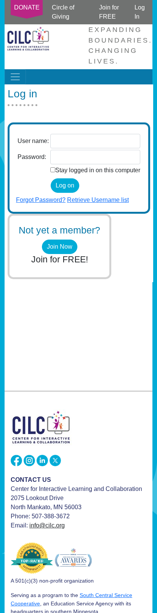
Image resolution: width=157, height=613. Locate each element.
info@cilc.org (47, 525)
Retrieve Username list (98, 200)
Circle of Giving (63, 12)
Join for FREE (109, 12)
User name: (33, 141)
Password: (32, 157)
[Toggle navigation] (15, 76)
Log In (140, 12)
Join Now (59, 246)
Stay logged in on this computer (97, 170)
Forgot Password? (41, 200)
